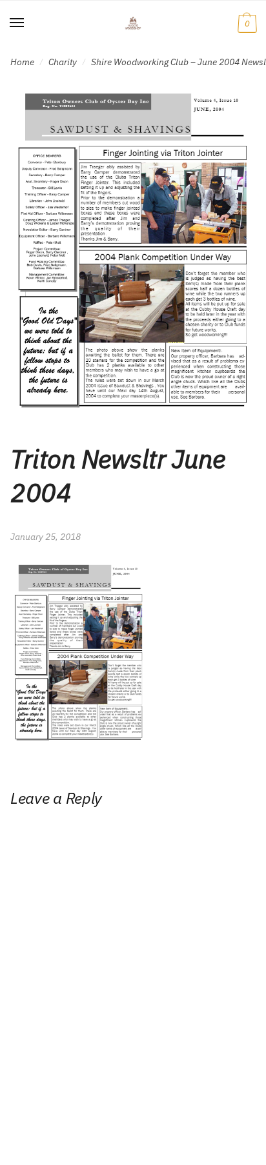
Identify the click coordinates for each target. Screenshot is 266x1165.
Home (22, 62)
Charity (62, 62)
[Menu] (17, 23)
